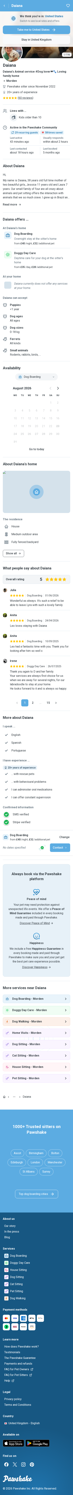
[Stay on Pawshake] (42, 848)
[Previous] (17, 702)
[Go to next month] (57, 388)
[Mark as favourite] (68, 5)
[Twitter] (14, 1464)
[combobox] (36, 376)
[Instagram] (23, 1464)
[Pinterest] (31, 1464)
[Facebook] (6, 1464)
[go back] (4, 5)
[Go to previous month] (50, 388)
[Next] (56, 702)
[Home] (4, 1096)
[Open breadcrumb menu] (14, 1097)
